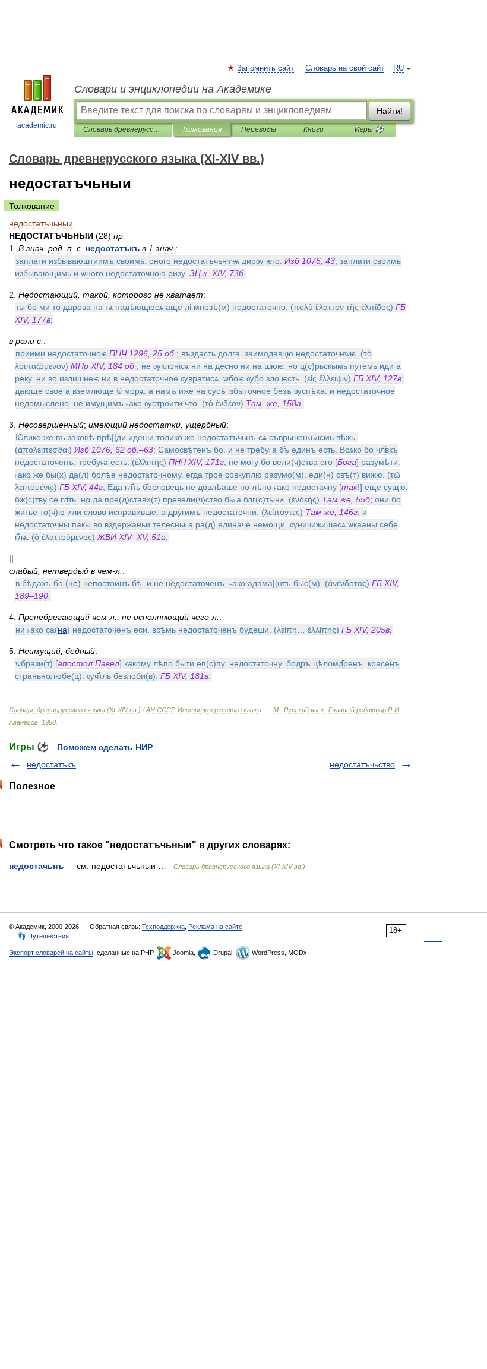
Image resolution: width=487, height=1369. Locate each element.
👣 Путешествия (43, 936)
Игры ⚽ (369, 129)
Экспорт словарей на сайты (51, 952)
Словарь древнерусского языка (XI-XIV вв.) (123, 129)
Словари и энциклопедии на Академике (172, 89)
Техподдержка (163, 926)
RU (398, 68)
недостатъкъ (51, 764)
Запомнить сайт (266, 68)
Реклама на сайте (215, 926)
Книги (313, 129)
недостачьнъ (36, 866)
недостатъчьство (362, 764)
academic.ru (37, 125)
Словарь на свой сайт (344, 68)
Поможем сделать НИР (105, 747)
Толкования (202, 129)
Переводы (258, 129)
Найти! (390, 111)
